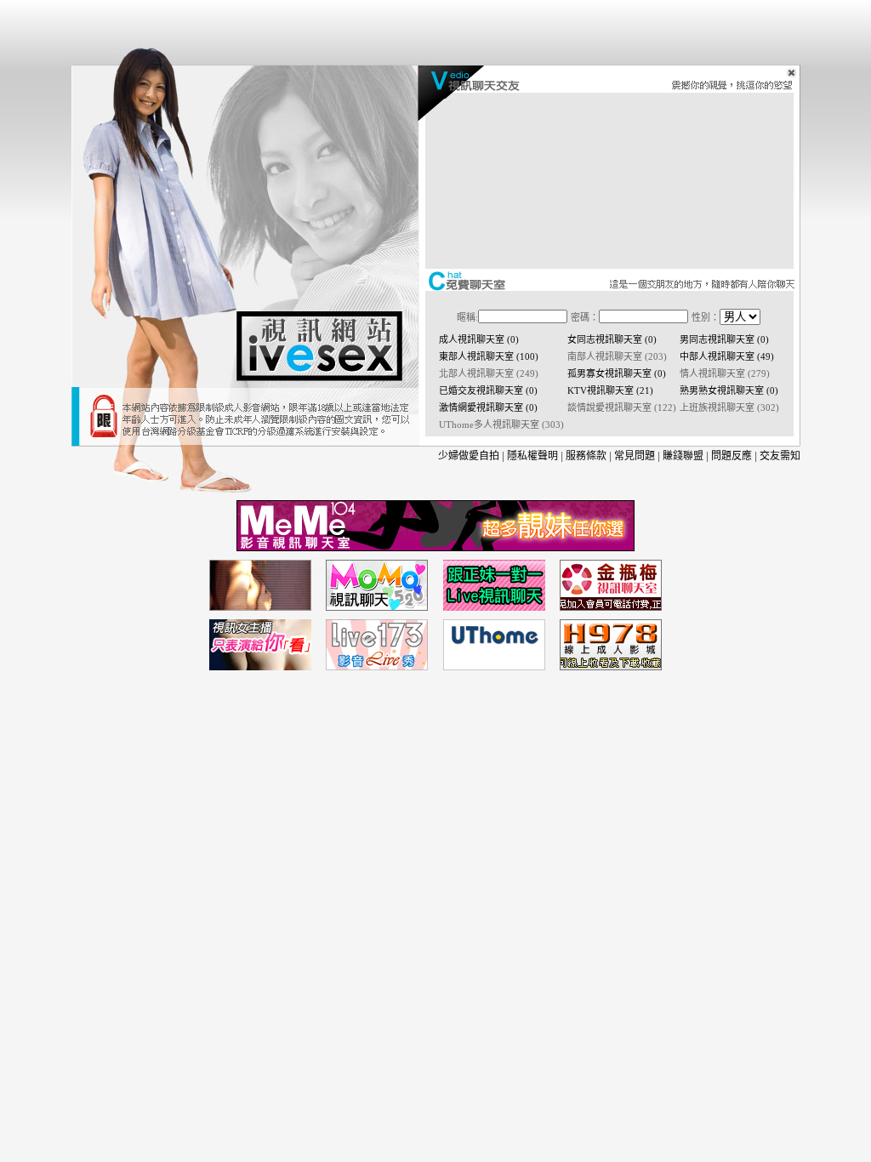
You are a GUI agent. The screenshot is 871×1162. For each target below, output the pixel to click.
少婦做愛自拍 (468, 456)
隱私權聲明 (532, 456)
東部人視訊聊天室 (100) (488, 356)
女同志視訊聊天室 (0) (612, 339)
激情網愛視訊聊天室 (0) (488, 407)
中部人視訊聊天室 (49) (727, 356)
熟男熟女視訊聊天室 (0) (729, 390)
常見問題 (634, 456)
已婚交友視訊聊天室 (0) (488, 390)
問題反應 (731, 456)
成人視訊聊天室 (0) (479, 339)
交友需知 (780, 456)
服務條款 (586, 456)
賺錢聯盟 (683, 456)
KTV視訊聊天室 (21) (610, 390)
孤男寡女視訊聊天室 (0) (616, 373)
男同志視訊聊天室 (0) (724, 339)
